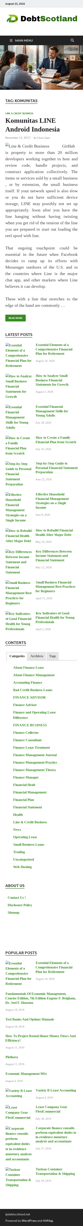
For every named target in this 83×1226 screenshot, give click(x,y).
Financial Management (29, 792)
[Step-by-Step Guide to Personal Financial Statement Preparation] (18, 464)
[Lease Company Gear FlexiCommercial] (18, 1107)
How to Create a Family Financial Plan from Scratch (56, 440)
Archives (36, 656)
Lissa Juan (43, 137)
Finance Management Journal (35, 755)
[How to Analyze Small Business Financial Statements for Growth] (18, 376)
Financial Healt (24, 785)
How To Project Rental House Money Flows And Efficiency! (40, 1038)
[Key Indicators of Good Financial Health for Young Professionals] (18, 614)
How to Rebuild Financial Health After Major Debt (54, 532)
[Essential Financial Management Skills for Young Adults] (18, 407)
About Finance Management (33, 675)
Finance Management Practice (35, 762)
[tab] (17, 656)
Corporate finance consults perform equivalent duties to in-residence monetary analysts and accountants (56, 1134)
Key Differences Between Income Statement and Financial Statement (54, 556)
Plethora (12, 1057)
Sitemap (13, 912)
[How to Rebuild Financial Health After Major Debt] (18, 531)
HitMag (48, 1220)
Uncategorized (23, 859)
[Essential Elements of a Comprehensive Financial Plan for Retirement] (18, 345)
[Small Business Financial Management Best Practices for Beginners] (18, 583)
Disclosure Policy (20, 905)
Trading (19, 852)
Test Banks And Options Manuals (30, 1019)
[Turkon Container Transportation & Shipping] (18, 1170)
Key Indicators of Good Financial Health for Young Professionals (55, 617)
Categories (17, 656)
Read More (14, 317)
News (17, 829)
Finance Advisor (25, 705)
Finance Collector (26, 732)
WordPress (29, 1220)
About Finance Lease (28, 667)
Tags (52, 656)
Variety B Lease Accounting (56, 1090)
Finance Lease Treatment (31, 747)
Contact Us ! (17, 897)
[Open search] (72, 40)
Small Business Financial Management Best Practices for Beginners (55, 586)
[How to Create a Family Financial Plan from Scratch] (18, 438)
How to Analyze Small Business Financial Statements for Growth (52, 380)
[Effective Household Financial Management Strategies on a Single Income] (18, 495)
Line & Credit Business (19, 113)
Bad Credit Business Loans (32, 690)
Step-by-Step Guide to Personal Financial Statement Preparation (57, 468)
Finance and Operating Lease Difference (34, 715)
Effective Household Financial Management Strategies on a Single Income (52, 500)
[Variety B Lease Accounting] (18, 1091)
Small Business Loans (28, 844)
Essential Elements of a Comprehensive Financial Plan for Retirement (54, 349)
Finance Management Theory (34, 770)
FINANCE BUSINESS (30, 725)
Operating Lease (25, 837)
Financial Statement (27, 807)
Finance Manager (26, 777)
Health (18, 814)
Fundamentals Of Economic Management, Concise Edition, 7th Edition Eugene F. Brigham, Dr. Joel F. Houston (40, 998)
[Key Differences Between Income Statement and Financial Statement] (18, 552)
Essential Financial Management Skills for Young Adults (52, 411)
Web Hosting (22, 867)
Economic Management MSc (26, 1073)
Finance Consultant (27, 740)
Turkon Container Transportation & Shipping (55, 1171)
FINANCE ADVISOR (29, 697)
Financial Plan (23, 800)
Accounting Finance (27, 682)
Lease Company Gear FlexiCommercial (51, 1109)
